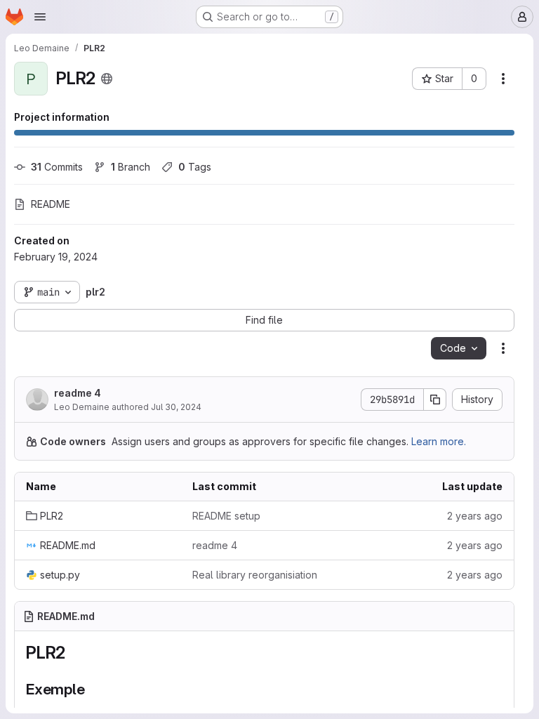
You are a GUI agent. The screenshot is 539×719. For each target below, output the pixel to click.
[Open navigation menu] (40, 17)
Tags (194, 167)
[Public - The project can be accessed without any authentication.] (106, 78)
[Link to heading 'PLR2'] (74, 652)
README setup (226, 516)
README (50, 204)
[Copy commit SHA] (435, 399)
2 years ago (475, 516)
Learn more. (438, 441)
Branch (130, 167)
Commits (57, 167)
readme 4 (77, 393)
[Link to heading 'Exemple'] (93, 689)
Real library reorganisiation (254, 575)
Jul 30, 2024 (176, 407)
